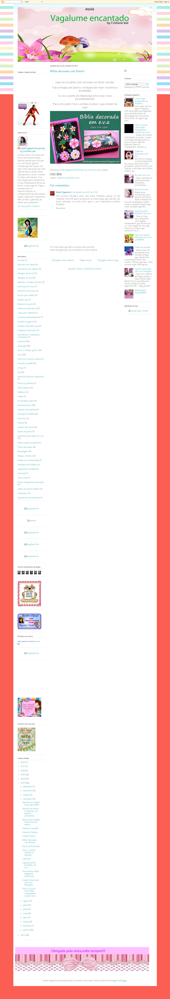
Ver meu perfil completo (29, 206)
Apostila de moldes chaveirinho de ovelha (31, 822)
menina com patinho (27, 409)
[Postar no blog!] (53, 174)
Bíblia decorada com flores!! (29, 841)
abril (25, 917)
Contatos (27, 858)
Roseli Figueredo (63, 192)
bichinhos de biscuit (26, 291)
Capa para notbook (26, 313)
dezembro (28, 786)
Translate (145, 87)
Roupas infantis (25, 456)
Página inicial (85, 260)
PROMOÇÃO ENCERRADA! (140, 291)
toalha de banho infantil (28, 489)
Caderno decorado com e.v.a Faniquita (31, 883)
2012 (23, 935)
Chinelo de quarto (25, 321)
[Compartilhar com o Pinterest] (60, 174)
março (26, 921)
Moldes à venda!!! (30, 828)
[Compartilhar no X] (56, 174)
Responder (60, 208)
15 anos (21, 260)
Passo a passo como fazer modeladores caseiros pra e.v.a (142, 129)
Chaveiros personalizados (29, 317)
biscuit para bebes (26, 295)
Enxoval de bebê (25, 363)
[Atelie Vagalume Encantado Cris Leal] (19, 644)
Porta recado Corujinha (28, 442)
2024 (23, 762)
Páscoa (21, 423)
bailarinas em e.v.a (26, 286)
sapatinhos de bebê (26, 469)
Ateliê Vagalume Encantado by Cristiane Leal (32, 150)
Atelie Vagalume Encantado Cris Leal (29, 641)
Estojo (20, 368)
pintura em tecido (26, 427)
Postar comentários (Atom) (88, 269)
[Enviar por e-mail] (51, 174)
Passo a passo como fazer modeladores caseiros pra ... (30, 892)
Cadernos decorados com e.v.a (141, 154)
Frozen (21, 396)
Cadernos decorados (66, 178)
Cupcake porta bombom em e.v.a (29, 865)
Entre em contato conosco (29, 359)
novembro (28, 790)
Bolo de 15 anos (141, 189)
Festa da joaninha (26, 383)
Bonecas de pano (25, 304)
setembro (27, 799)
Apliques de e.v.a (25, 278)
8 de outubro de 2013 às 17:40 (84, 192)
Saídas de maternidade (28, 460)
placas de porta (25, 431)
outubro (26, 795)
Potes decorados (25, 447)
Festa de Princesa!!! (31, 846)
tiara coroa (23, 477)
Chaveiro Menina (30, 832)
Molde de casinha (142, 247)
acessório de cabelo (26, 264)
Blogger (123, 980)
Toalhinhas (22, 493)
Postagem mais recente (63, 260)
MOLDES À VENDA (26, 414)
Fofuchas (21, 392)
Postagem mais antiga (108, 260)
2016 (23, 770)
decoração (22, 346)
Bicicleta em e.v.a (142, 175)
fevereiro (27, 926)
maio (25, 913)
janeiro (26, 930)
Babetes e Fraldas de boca (29, 282)
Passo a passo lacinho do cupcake (29, 853)
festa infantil (23, 388)
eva (19, 372)
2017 (23, 766)
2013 (23, 783)
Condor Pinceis (29, 836)
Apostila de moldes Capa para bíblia (31, 803)
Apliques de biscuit (26, 273)
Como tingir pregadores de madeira (141, 101)
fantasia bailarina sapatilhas (31, 376)
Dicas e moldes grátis (27, 350)
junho (25, 909)
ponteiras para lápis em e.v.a (31, 436)
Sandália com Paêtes (27, 464)
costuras (21, 341)
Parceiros (22, 418)
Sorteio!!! (22, 473)
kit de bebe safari (26, 401)
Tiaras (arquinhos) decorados (31, 482)
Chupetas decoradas (27, 330)
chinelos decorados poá (28, 326)
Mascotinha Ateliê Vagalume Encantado (31, 874)
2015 (23, 774)
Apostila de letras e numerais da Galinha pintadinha (31, 812)
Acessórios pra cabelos (28, 269)
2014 (23, 779)
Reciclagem (23, 451)
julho (25, 905)
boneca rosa (23, 299)
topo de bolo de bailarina (29, 497)
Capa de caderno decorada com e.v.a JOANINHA (143, 237)
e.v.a (77, 178)
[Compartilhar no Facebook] (58, 174)
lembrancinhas (24, 405)
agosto (26, 901)
